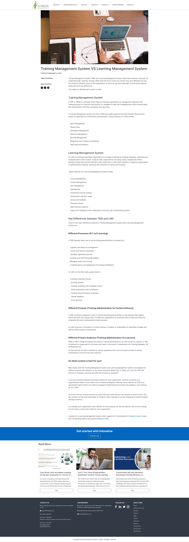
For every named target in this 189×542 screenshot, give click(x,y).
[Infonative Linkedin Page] (120, 507)
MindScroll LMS (103, 419)
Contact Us (94, 436)
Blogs (135, 516)
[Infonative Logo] (41, 4)
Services (135, 511)
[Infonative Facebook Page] (116, 507)
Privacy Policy (137, 526)
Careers (135, 518)
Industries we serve (138, 508)
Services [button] (84, 5)
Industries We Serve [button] (70, 5)
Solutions (136, 513)
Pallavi (60, 73)
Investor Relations (118, 5)
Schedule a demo (135, 416)
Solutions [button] (105, 5)
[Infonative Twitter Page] (124, 507)
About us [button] (56, 5)
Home (135, 505)
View (56, 490)
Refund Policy (137, 531)
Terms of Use (137, 528)
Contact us (130, 5)
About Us (136, 523)
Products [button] (94, 5)
